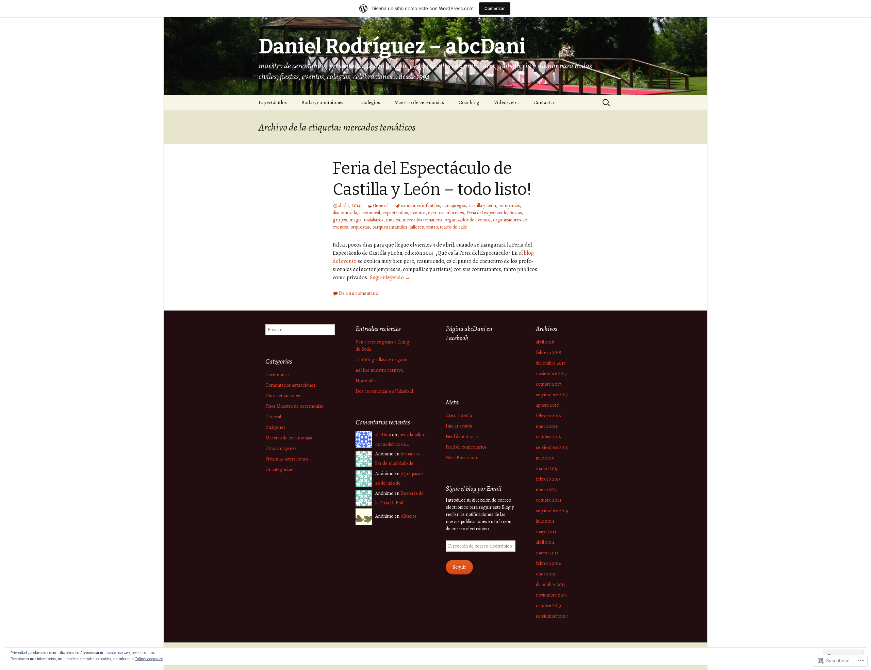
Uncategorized (280, 469)
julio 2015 (545, 458)
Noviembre (367, 381)
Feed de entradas (462, 436)
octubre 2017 (548, 384)
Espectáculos (273, 102)
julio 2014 (545, 521)
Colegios (370, 102)
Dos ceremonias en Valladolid (384, 391)
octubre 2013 (548, 605)
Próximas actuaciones (286, 459)
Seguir (459, 567)
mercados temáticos (422, 220)
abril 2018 (545, 342)
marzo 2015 (547, 468)
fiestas (515, 213)
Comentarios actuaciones (290, 385)
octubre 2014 (548, 500)
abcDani (383, 435)
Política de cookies (149, 658)
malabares (373, 220)
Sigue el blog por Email (474, 488)
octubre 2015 (548, 437)
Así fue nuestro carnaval (380, 370)
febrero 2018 (548, 352)
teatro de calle (453, 227)
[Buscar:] (606, 102)
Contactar (544, 102)
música (393, 220)
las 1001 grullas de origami (381, 359)
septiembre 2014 (552, 510)
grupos (340, 220)
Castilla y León (482, 205)
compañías (509, 205)
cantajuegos (454, 205)
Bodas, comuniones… (324, 102)
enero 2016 (547, 426)
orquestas (360, 227)
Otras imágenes (281, 448)
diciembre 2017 (550, 363)
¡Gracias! (408, 516)
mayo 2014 (546, 532)
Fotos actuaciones (282, 395)
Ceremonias (277, 374)
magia (355, 220)
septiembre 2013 (552, 616)
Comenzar (494, 8)
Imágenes (275, 427)
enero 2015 (547, 489)
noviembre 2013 (551, 595)
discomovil (369, 213)
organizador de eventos (468, 220)
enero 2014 (547, 574)
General (381, 205)
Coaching (469, 102)
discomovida (345, 213)
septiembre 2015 (552, 447)
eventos (418, 213)
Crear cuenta (459, 415)
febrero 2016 (548, 416)
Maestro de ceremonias (419, 102)
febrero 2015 (548, 479)
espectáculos (395, 213)
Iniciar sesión (459, 426)
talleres (417, 227)
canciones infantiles (420, 205)
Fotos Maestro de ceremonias (294, 406)
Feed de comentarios (466, 447)
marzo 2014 (547, 553)
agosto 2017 (547, 405)
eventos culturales (446, 213)
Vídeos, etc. (506, 102)
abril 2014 (545, 542)
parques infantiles (389, 227)
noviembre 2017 (551, 373)
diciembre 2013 (550, 584)
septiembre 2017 (552, 394)
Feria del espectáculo (486, 213)
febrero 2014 (548, 563)
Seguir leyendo (390, 277)
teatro (432, 227)
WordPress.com (461, 457)
